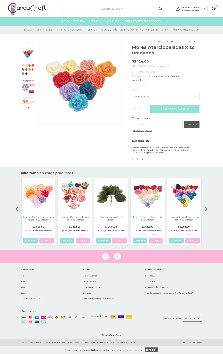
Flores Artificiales (145, 42)
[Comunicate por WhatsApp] (206, 9)
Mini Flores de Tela (161, 42)
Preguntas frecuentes (92, 287)
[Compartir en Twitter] (137, 159)
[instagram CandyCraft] (105, 256)
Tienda (79, 21)
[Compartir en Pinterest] (142, 159)
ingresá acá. (108, 342)
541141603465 (152, 276)
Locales (112, 21)
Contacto (87, 293)
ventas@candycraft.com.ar (156, 287)
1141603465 (150, 281)
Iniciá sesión (193, 7)
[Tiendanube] (192, 342)
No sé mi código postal (142, 130)
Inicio (64, 21)
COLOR (135, 90)
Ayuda (95, 21)
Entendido (151, 350)
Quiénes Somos (90, 276)
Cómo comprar (89, 281)
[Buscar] (160, 9)
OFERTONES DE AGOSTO (143, 21)
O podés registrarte (190, 10)
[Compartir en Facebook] (133, 159)
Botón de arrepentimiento (125, 342)
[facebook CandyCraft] (117, 256)
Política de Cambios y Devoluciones (98, 298)
